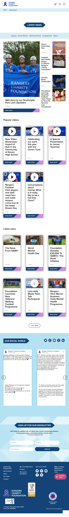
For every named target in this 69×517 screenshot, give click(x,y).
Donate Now (55, 4)
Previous (4, 377)
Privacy (22, 469)
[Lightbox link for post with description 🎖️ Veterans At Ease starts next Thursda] (51, 368)
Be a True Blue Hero (26, 467)
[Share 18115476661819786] (64, 400)
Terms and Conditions (23, 473)
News (5, 474)
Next (65, 377)
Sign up (47, 449)
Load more (34, 325)
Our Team (6, 476)
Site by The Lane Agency (54, 509)
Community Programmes (7, 467)
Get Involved (7, 471)
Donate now (62, 476)
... (48, 397)
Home (4, 10)
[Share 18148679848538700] (30, 395)
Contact (5, 479)
